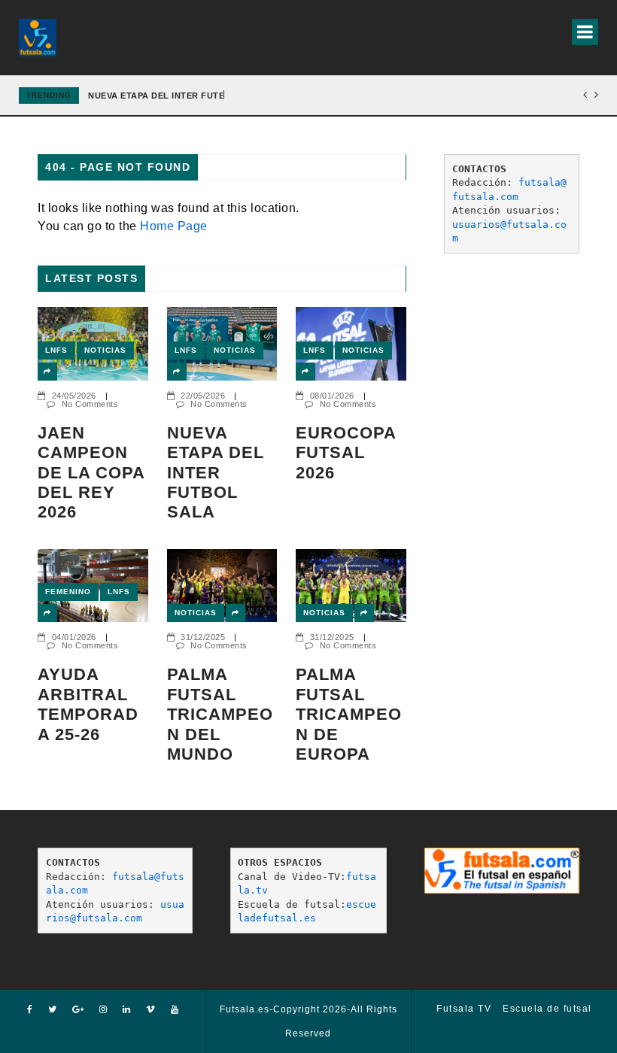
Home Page (174, 226)
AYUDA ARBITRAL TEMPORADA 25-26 (88, 704)
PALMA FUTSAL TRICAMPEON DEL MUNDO (220, 714)
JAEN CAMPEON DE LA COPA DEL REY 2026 (91, 472)
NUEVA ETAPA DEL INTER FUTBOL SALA (176, 95)
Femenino (68, 591)
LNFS (56, 350)
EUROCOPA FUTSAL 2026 (346, 452)
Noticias (105, 350)
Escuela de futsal (547, 1008)
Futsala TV (463, 1008)
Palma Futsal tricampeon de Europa (349, 714)
